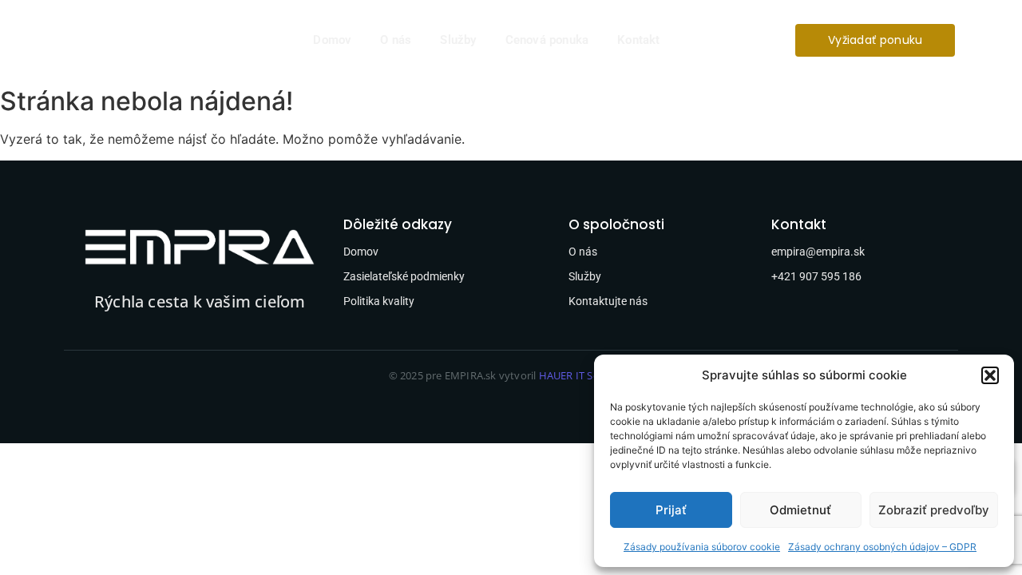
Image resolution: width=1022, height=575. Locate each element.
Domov (332, 40)
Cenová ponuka (547, 40)
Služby (458, 40)
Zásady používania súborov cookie (702, 547)
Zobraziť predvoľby (933, 510)
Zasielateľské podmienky (404, 276)
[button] (990, 375)
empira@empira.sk (818, 251)
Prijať (671, 510)
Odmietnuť (800, 510)
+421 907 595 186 (816, 276)
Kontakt (638, 40)
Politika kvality (378, 301)
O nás (395, 40)
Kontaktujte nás (608, 301)
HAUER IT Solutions (586, 375)
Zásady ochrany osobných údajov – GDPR (882, 547)
